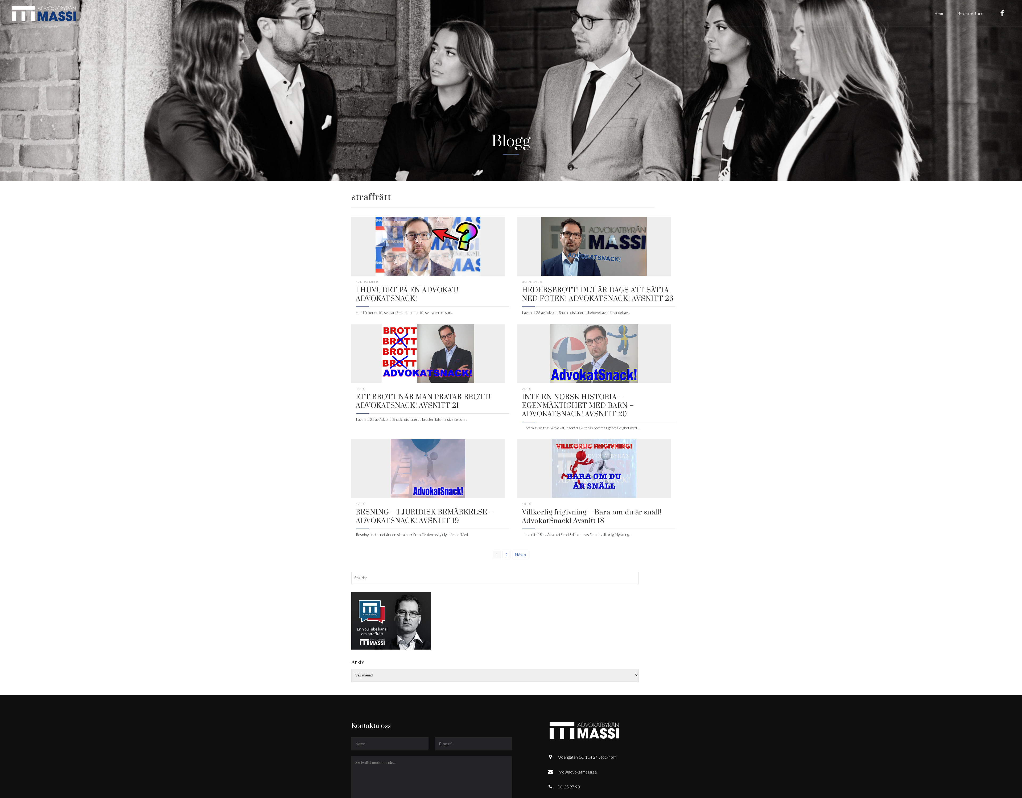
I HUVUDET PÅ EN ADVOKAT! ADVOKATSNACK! (407, 294)
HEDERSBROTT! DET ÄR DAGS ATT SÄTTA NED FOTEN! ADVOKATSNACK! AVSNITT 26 (598, 294)
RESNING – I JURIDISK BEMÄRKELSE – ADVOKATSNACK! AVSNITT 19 (424, 516)
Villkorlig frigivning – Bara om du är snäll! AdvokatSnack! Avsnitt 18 (591, 516)
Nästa (520, 554)
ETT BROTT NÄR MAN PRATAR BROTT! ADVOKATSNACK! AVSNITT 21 (423, 401)
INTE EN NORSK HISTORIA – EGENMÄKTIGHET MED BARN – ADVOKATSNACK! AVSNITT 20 (578, 406)
